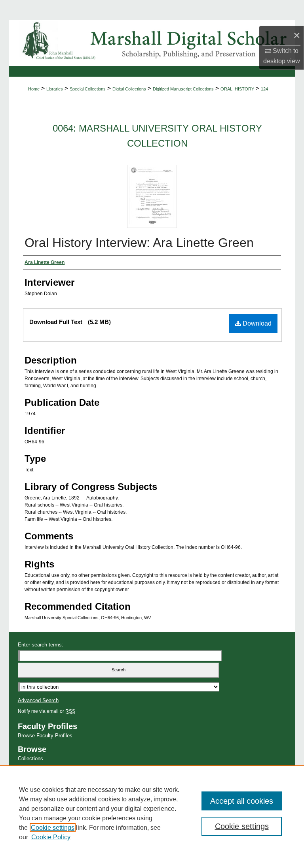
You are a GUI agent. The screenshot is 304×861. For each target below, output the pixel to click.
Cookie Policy (50, 837)
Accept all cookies (241, 801)
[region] (152, 813)
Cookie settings (52, 827)
